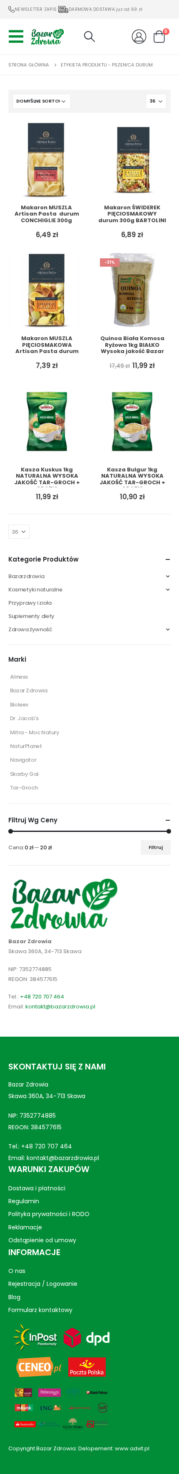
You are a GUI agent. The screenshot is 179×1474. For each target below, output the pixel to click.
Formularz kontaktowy (40, 1310)
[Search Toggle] (89, 36)
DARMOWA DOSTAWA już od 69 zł (105, 9)
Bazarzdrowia (26, 576)
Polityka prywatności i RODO (49, 1214)
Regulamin (23, 1201)
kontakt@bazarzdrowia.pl (60, 1006)
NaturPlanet (26, 746)
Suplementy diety (31, 616)
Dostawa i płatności (36, 1188)
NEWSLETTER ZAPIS (36, 9)
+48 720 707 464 (42, 997)
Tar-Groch (24, 788)
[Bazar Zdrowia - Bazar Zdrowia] (47, 36)
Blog (14, 1297)
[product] (46, 159)
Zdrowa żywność (30, 629)
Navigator (23, 760)
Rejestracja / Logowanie (42, 1284)
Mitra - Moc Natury (35, 732)
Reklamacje (25, 1227)
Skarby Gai (24, 774)
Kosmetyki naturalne (35, 590)
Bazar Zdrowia (28, 690)
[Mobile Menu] (18, 36)
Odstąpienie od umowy (42, 1240)
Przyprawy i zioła (29, 603)
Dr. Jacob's (24, 718)
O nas (16, 1270)
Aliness (19, 677)
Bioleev (19, 705)
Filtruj (156, 847)
